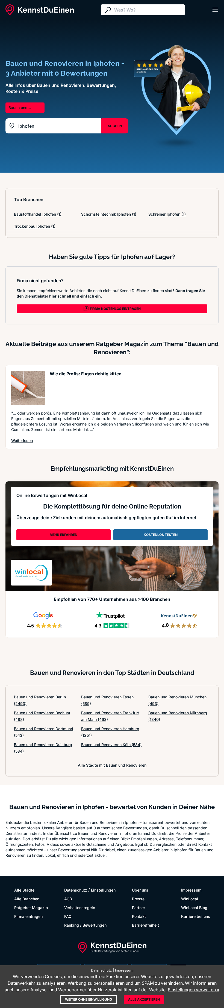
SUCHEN (115, 126)
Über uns (140, 890)
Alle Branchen (26, 898)
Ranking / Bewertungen (85, 925)
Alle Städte (24, 890)
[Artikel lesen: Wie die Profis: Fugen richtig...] (28, 388)
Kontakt (139, 916)
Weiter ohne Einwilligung (88, 999)
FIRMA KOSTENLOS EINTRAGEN (115, 309)
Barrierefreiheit (145, 925)
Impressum (191, 890)
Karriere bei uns (195, 916)
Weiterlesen (22, 440)
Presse (138, 898)
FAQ (68, 916)
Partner (138, 907)
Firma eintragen (28, 916)
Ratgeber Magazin (31, 907)
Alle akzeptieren (144, 999)
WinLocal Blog (194, 907)
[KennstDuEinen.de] (39, 9)
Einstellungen (103, 890)
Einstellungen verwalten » (193, 989)
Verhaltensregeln (79, 907)
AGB (68, 898)
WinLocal (189, 898)
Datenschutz (75, 890)
